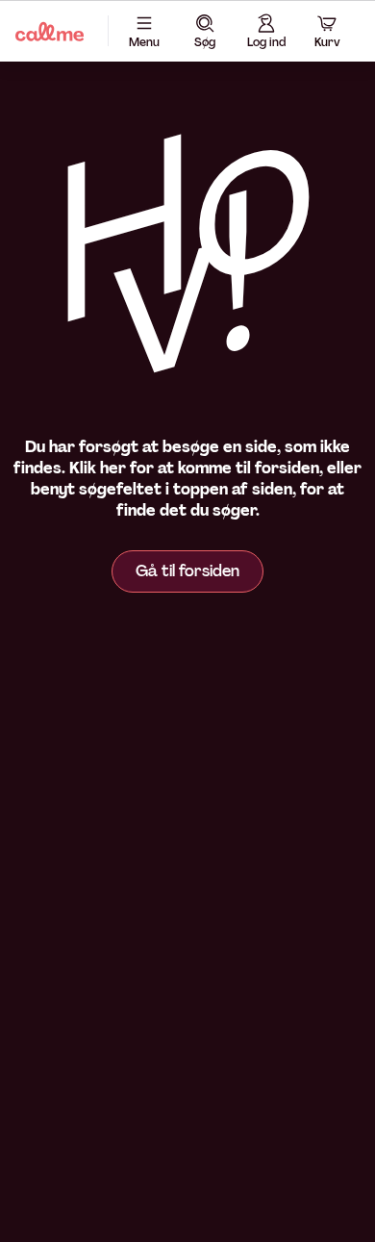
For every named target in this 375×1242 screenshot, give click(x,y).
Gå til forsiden (187, 571)
